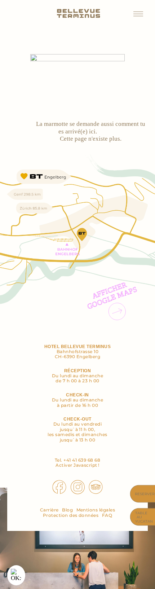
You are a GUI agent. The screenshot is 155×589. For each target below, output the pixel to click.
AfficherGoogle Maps (112, 295)
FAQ (107, 515)
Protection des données (71, 515)
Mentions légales (95, 510)
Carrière (49, 510)
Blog (67, 510)
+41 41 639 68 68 (81, 460)
